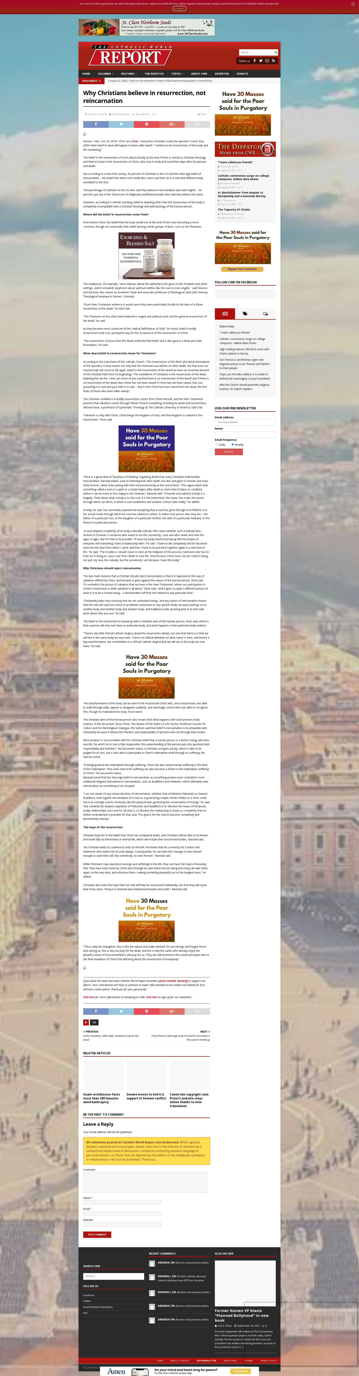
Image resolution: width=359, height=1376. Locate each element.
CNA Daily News (121, 114)
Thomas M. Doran (229, 166)
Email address (224, 417)
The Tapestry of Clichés (234, 209)
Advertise (222, 73)
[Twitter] (261, 60)
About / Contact (180, 1360)
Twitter (87, 1301)
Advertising (230, 1360)
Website (88, 1220)
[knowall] (152, 1278)
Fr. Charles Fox (227, 200)
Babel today (227, 326)
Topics (176, 73)
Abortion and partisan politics (192, 1262)
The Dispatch (154, 73)
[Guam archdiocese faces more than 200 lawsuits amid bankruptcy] (103, 1075)
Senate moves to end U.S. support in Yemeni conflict (146, 1096)
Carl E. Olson (225, 1325)
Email (86, 1209)
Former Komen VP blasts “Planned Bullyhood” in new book (242, 1315)
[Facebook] (254, 60)
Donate (242, 73)
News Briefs (89, 81)
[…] (241, 1347)
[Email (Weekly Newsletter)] (267, 60)
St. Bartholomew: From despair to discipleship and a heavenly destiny (242, 194)
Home (86, 73)
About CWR (199, 73)
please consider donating (173, 981)
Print (203, 114)
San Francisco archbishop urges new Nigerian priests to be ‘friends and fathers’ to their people (245, 364)
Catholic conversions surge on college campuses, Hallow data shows (243, 177)
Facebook (88, 1295)
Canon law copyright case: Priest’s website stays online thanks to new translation (189, 1100)
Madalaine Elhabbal (230, 183)
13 (242, 217)
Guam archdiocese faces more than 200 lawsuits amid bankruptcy (101, 1098)
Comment (89, 1169)
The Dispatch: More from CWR (245, 149)
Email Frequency (226, 440)
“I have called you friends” (235, 162)
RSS (85, 1313)
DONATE (179, 8)
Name (87, 1198)
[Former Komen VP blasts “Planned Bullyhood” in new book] (245, 1283)
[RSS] (273, 60)
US (94, 1022)
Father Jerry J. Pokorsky (232, 213)
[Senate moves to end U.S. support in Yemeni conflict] (147, 1075)
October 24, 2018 (97, 114)
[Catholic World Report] (179, 67)
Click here (89, 997)
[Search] (276, 52)
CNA (134, 141)
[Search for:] (256, 52)
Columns (104, 73)
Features (127, 73)
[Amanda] (152, 1264)
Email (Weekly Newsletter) (97, 1307)
